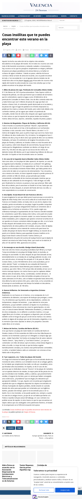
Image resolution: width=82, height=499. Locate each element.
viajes (19, 428)
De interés (37, 16)
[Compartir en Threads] (50, 55)
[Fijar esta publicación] (18, 55)
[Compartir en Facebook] (4, 55)
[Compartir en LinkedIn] (13, 55)
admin (19, 50)
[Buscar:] (69, 20)
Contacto (73, 16)
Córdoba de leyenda (42, 466)
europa (63, 16)
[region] (54, 481)
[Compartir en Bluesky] (46, 55)
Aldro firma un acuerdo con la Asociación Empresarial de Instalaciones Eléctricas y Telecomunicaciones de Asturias (10, 473)
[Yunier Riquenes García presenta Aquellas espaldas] (28, 457)
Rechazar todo (44, 490)
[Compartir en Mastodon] (36, 55)
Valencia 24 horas (8, 16)
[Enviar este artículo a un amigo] (23, 55)
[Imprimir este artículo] (27, 55)
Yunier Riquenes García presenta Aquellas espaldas (27, 467)
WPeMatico (7, 416)
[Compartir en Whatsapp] (32, 55)
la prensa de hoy (24, 16)
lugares (11, 428)
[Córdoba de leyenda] (45, 457)
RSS (79, 488)
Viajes (27, 50)
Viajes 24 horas (29, 412)
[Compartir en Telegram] (41, 55)
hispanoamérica (52, 16)
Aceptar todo (65, 490)
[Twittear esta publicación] (9, 55)
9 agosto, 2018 (9, 50)
